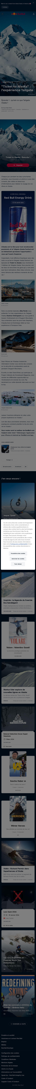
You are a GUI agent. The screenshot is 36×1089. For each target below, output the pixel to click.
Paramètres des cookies (18, 553)
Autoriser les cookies (18, 558)
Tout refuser (18, 564)
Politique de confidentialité (18, 544)
